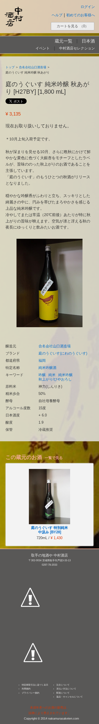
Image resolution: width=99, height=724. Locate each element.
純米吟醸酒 (47, 368)
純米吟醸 (65, 375)
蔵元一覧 (63, 41)
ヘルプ (57, 15)
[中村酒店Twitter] (33, 626)
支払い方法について (66, 689)
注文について (63, 685)
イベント (42, 48)
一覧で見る (54, 458)
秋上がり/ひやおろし (55, 379)
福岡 (42, 360)
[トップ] (13, 16)
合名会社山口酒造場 (32, 67)
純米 (52, 375)
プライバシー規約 (30, 693)
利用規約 (26, 689)
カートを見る (73, 26)
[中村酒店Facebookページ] (30, 571)
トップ (10, 67)
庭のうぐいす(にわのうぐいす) (62, 353)
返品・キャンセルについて (69, 697)
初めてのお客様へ (80, 15)
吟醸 (42, 375)
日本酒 (88, 41)
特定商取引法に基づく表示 (35, 685)
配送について (63, 693)
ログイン (88, 7)
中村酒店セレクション (77, 48)
